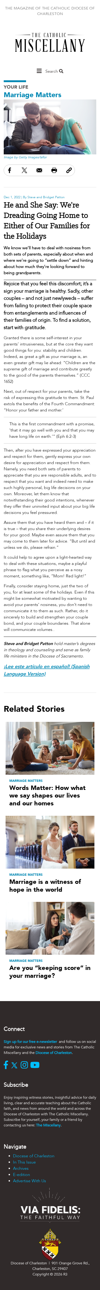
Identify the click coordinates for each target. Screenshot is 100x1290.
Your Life (16, 87)
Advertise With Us (29, 1181)
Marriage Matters (32, 95)
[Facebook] (7, 1065)
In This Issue (24, 1162)
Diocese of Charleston (54, 1052)
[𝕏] (15, 1065)
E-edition (21, 1175)
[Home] (50, 44)
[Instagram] (25, 1065)
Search (52, 71)
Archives (21, 1168)
